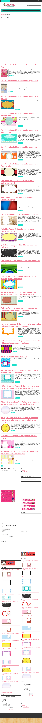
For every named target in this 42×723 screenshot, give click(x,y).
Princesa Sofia (5, 526)
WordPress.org (24, 708)
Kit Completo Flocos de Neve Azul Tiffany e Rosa (14, 356)
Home (3, 14)
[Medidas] (8, 498)
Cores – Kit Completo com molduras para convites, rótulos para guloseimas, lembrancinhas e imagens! (18, 277)
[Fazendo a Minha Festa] (9, 6)
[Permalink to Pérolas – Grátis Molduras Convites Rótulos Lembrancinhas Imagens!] (9, 224)
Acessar (23, 470)
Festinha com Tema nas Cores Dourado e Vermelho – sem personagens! (21, 0)
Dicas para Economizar (7, 698)
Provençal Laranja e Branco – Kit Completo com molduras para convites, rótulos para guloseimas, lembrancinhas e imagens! (21, 325)
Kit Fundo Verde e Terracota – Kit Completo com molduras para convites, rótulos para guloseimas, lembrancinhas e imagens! (18, 293)
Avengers (4, 531)
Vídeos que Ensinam (6, 705)
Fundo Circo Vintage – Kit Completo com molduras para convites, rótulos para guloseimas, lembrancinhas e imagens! (19, 309)
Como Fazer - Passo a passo (8, 700)
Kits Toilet (5, 699)
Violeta (4, 530)
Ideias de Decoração (6, 704)
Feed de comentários (25, 472)
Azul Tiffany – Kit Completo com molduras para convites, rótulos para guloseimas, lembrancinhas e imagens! (20, 371)
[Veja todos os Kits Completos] (8, 492)
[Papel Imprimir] (8, 495)
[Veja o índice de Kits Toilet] (8, 501)
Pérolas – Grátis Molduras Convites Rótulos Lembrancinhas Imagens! (20, 214)
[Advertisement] (9, 25)
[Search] (40, 5)
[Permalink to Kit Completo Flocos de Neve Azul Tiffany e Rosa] (6, 366)
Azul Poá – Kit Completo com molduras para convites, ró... (11, 633)
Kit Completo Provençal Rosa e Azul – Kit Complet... (10, 681)
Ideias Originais (5, 703)
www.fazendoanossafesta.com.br (6, 692)
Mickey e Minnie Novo (6, 529)
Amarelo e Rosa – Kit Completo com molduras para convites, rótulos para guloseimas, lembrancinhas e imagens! (19, 452)
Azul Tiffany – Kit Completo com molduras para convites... (11, 594)
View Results (11, 709)
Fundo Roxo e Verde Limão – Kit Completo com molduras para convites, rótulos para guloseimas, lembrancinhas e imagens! (20, 342)
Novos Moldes (26, 688)
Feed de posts (24, 471)
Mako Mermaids (5, 534)
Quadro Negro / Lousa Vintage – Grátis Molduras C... (10, 601)
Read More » (12, 75)
